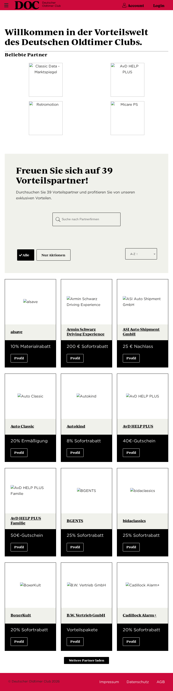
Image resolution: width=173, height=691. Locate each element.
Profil (19, 358)
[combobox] (141, 253)
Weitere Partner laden (86, 660)
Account (136, 5)
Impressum (109, 682)
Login (158, 5)
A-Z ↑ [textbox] (134, 254)
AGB (161, 682)
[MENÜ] (5, 5)
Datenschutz (138, 682)
